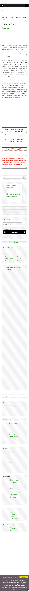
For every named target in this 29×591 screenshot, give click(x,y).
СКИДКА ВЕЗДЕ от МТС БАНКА (13, 258)
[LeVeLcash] (5, 9)
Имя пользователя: (8, 219)
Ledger (21, 134)
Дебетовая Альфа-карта (11, 255)
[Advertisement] (14, 112)
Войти (4, 237)
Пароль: (5, 224)
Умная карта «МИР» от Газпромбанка (15, 260)
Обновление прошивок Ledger (13, 256)
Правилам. (15, 589)
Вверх (26, 167)
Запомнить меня (8, 229)
